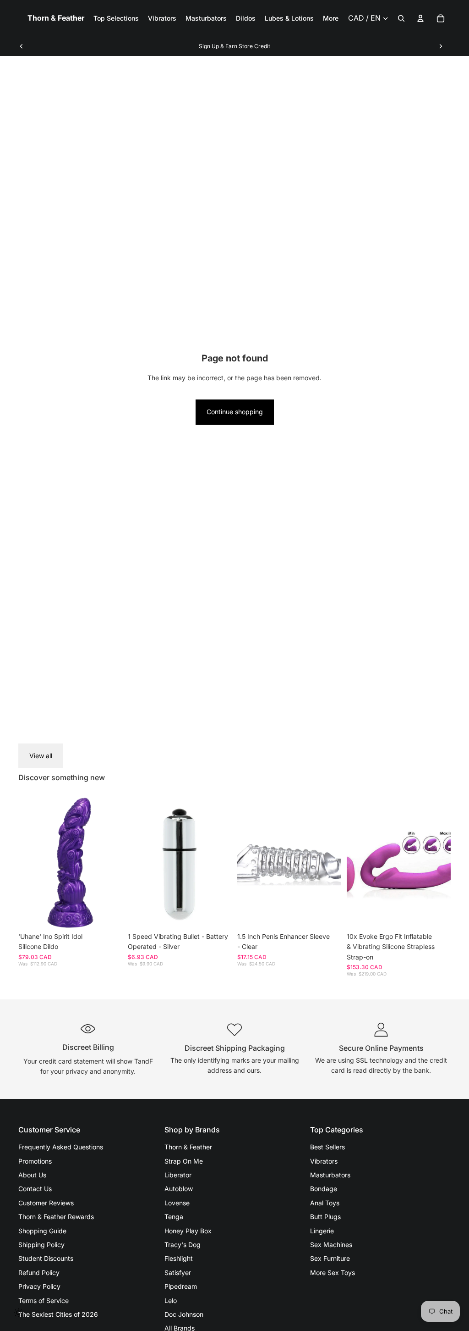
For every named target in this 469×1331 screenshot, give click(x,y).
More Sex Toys (332, 1272)
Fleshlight (178, 1258)
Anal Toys (324, 1203)
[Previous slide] (21, 46)
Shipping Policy (41, 1244)
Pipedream (180, 1286)
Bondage (323, 1188)
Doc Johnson (183, 1314)
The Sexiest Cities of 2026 (58, 1314)
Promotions (35, 1161)
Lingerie (322, 1231)
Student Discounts (45, 1258)
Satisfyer (177, 1272)
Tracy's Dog (182, 1244)
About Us (32, 1175)
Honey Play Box (188, 1231)
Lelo (170, 1300)
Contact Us (35, 1188)
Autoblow (178, 1188)
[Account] (420, 18)
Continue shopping (235, 412)
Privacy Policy (39, 1286)
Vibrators (324, 1161)
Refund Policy (39, 1272)
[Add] (108, 913)
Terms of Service (43, 1300)
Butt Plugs (325, 1216)
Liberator (177, 1175)
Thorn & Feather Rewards (56, 1216)
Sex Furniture (330, 1258)
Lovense (177, 1203)
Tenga (173, 1216)
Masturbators (330, 1175)
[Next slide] (441, 46)
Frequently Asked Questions (60, 1147)
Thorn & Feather (188, 1147)
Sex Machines (331, 1244)
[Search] (401, 18)
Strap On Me (183, 1161)
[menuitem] (330, 18)
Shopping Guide (42, 1231)
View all (40, 756)
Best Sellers (327, 1147)
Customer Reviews (46, 1203)
